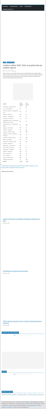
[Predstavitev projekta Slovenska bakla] (23, 226)
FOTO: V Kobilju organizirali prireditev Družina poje (13, 167)
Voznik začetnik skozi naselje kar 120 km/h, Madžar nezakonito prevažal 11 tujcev (20, 165)
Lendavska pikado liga (8, 9)
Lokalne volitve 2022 (10, 62)
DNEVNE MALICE (28, 6)
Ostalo (21, 6)
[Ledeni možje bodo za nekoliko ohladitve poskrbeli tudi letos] (23, 174)
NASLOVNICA (5, 6)
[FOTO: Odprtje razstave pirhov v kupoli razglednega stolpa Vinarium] (23, 276)
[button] (32, 6)
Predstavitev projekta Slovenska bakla (15, 271)
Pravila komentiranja (32, 405)
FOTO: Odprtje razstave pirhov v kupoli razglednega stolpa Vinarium (22, 322)
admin (10, 70)
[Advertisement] (23, 91)
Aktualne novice (14, 6)
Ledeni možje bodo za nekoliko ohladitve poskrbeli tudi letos (21, 220)
